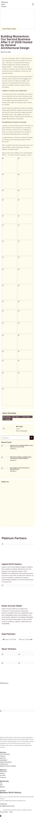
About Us (3, 770)
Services (3, 752)
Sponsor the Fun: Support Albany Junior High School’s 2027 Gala (21, 446)
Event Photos (6, 29)
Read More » (13, 448)
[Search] (32, 438)
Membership (4, 781)
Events (14, 29)
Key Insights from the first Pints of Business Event (20, 468)
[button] (7, 417)
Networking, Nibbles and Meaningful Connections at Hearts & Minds (20, 457)
